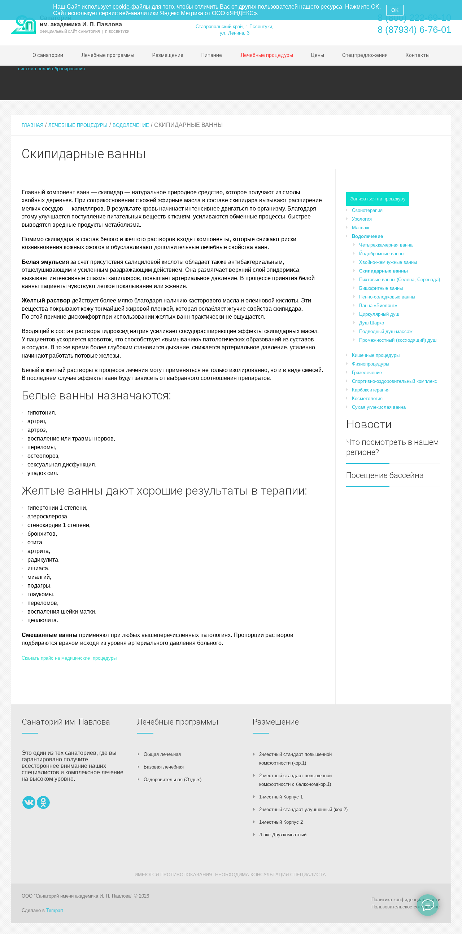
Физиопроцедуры (370, 364)
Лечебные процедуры (78, 125)
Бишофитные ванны (381, 288)
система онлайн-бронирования (51, 68)
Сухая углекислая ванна (379, 407)
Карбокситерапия (370, 390)
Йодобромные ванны (381, 253)
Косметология (367, 398)
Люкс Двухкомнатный (282, 834)
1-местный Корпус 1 (281, 797)
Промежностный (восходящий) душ (397, 340)
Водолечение (131, 125)
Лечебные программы (177, 721)
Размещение (276, 721)
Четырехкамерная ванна (386, 245)
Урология (362, 219)
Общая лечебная (162, 754)
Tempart (54, 910)
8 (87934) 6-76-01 (414, 29)
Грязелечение (367, 372)
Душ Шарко (371, 323)
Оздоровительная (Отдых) (172, 779)
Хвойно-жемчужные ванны (388, 262)
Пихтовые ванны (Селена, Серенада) (399, 279)
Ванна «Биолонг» (378, 305)
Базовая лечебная (164, 767)
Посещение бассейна (385, 475)
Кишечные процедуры (376, 355)
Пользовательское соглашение (405, 906)
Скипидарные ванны (383, 271)
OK (394, 10)
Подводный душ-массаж (386, 331)
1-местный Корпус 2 (281, 822)
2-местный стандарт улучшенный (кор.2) (303, 809)
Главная (32, 125)
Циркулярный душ (379, 314)
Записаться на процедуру (377, 199)
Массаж (360, 227)
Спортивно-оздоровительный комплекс (394, 381)
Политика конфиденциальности (405, 899)
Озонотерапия (367, 210)
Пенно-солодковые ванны (387, 297)
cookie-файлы (131, 7)
